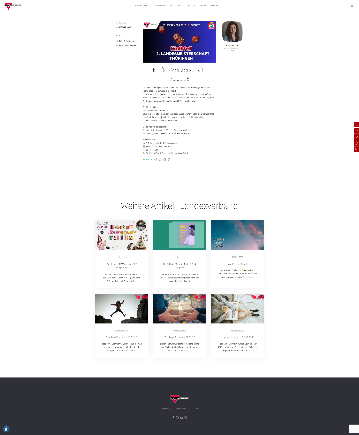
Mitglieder (160, 5)
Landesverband (123, 27)
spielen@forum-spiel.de (156, 133)
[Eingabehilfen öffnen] (6, 428)
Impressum (165, 408)
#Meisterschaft (131, 45)
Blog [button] (180, 5)
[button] (352, 5)
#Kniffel (119, 45)
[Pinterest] (169, 159)
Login (195, 408)
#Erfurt (119, 41)
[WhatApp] (160, 159)
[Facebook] (156, 159)
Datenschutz (181, 408)
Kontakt (215, 5)
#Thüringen (129, 41)
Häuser (191, 5)
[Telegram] (164, 159)
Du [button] (171, 5)
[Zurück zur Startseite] (12, 5)
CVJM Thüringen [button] (142, 5)
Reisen (203, 5)
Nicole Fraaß (232, 46)
